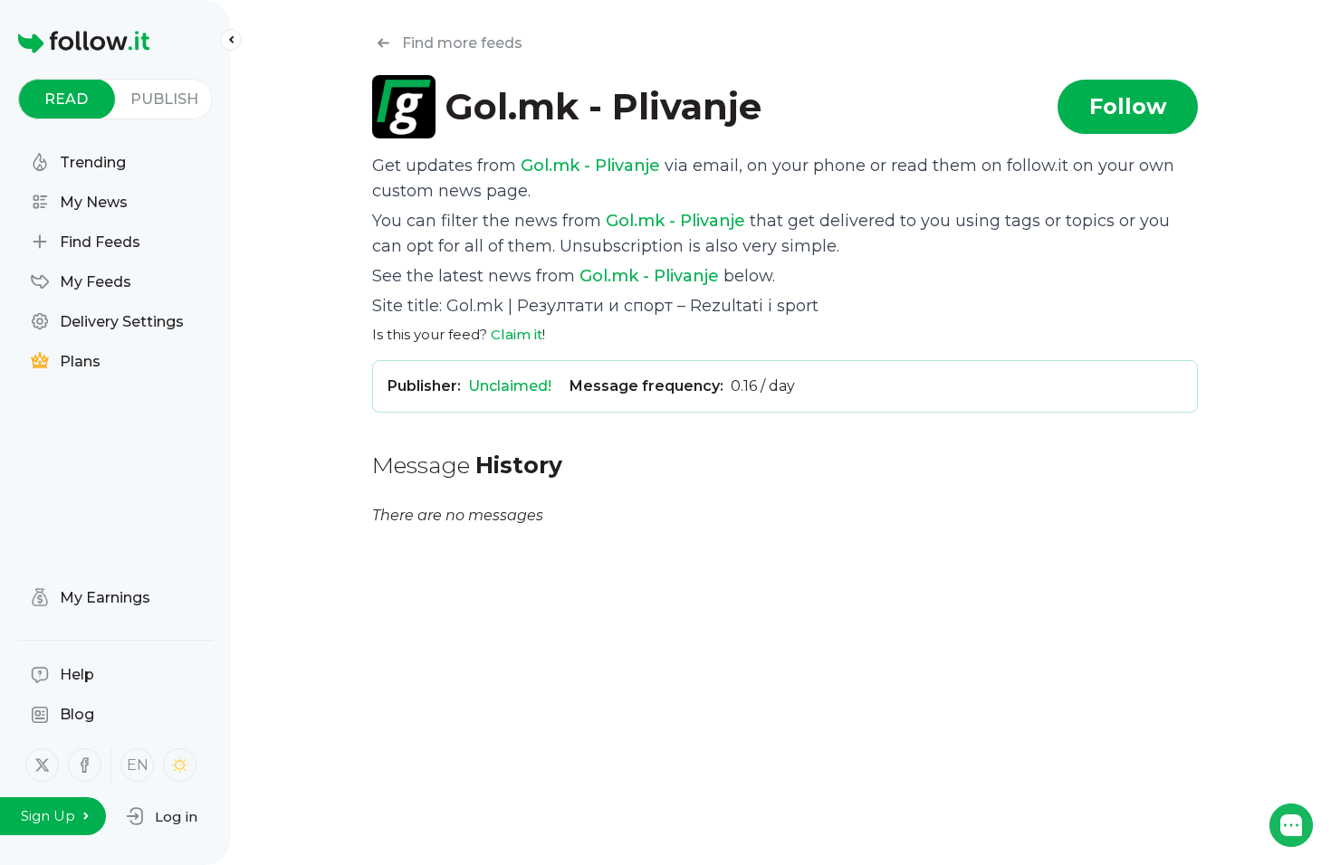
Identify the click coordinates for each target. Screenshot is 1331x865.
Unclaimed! (509, 385)
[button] (161, 816)
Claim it (516, 334)
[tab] (66, 99)
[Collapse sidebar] (231, 40)
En (137, 765)
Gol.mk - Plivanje (590, 166)
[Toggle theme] (180, 765)
